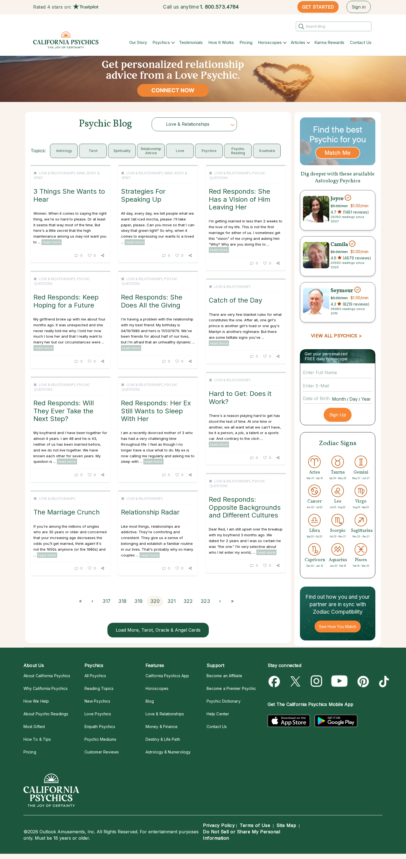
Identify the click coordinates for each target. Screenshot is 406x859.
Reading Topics (99, 688)
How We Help (36, 701)
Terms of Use (255, 825)
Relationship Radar (150, 512)
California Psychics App (167, 675)
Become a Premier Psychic (231, 688)
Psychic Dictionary (224, 701)
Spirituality (122, 151)
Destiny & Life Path (163, 739)
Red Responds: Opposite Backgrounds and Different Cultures (245, 507)
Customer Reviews (102, 752)
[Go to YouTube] (339, 681)
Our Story (138, 42)
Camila (339, 244)
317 (106, 601)
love (180, 151)
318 (122, 601)
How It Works (221, 42)
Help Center (218, 713)
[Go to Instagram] (316, 681)
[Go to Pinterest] (362, 681)
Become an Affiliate (224, 675)
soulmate (267, 151)
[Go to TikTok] (383, 681)
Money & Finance (162, 726)
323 (205, 601)
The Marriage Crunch (66, 512)
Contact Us (360, 42)
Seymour (342, 290)
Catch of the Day (235, 300)
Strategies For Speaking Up (143, 195)
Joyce (337, 198)
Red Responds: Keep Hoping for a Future (66, 301)
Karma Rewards (329, 42)
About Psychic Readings (45, 713)
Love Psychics (98, 713)
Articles (298, 42)
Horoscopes (270, 42)
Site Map (286, 825)
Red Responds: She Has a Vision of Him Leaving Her (239, 199)
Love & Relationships (57, 173)
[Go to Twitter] (296, 681)
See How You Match (337, 626)
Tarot (93, 151)
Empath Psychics (100, 726)
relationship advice (151, 151)
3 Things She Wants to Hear (69, 195)
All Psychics (95, 675)
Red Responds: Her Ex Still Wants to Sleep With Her (156, 411)
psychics (209, 151)
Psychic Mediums (100, 739)
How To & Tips (37, 739)
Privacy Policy (219, 825)
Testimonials (191, 42)
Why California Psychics (45, 688)
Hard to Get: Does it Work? (240, 397)
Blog (150, 701)
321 (171, 601)
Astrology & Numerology (168, 752)
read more (51, 242)
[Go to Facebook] (275, 681)
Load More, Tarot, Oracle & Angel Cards (158, 630)
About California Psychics (46, 675)
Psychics (161, 42)
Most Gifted (34, 726)
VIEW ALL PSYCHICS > (336, 335)
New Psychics (97, 701)
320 (155, 601)
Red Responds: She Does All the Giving (151, 301)
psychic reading (238, 151)
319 (138, 601)
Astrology (64, 151)
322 (188, 601)
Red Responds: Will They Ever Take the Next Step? (63, 411)
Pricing (245, 42)
